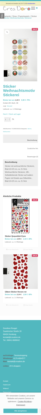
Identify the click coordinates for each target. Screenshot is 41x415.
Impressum (6, 385)
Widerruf (6, 388)
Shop (14, 16)
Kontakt (5, 381)
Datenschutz (7, 392)
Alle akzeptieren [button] (20, 411)
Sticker (34, 16)
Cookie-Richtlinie (25, 402)
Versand (9, 106)
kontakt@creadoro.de (11, 337)
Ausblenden (31, 3)
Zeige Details (29, 249)
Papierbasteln (24, 16)
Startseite (7, 16)
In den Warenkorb (13, 249)
